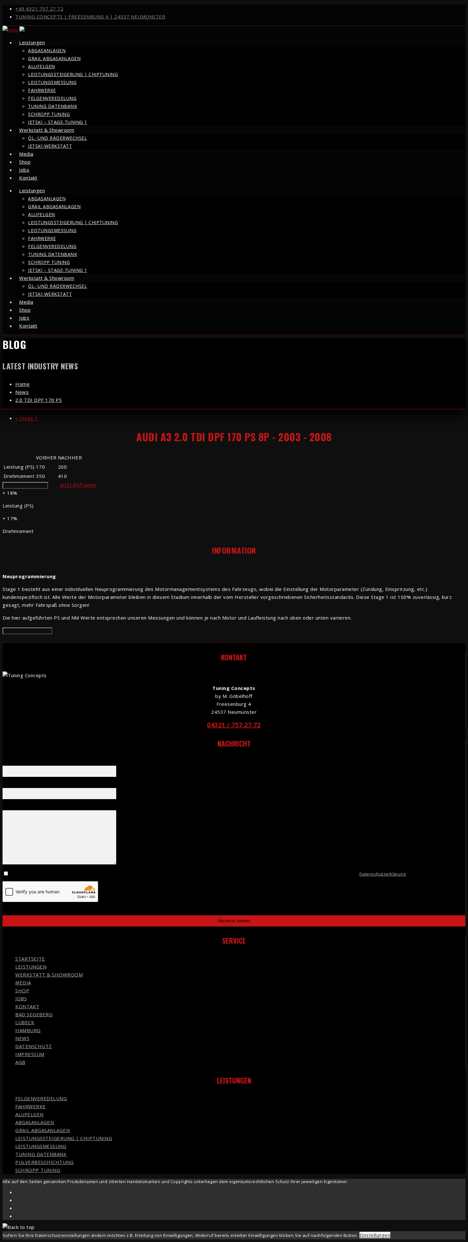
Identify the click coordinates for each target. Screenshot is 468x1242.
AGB (20, 1062)
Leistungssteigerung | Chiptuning (73, 74)
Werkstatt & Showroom (46, 130)
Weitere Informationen (25, 485)
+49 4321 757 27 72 (39, 8)
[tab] (240, 418)
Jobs (21, 998)
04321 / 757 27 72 (234, 724)
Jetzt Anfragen (78, 484)
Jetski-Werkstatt (50, 146)
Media (23, 982)
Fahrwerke (42, 90)
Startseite (30, 958)
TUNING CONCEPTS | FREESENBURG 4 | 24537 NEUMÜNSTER (90, 16)
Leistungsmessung (52, 82)
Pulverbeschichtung (44, 1162)
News (22, 1038)
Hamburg (28, 1030)
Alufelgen (41, 66)
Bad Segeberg (34, 1014)
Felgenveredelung (52, 98)
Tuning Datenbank (52, 106)
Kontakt (28, 177)
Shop (22, 990)
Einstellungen (375, 1235)
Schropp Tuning (49, 114)
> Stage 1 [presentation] (26, 418)
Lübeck (24, 1022)
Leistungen (32, 42)
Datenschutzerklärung (382, 874)
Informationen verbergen (27, 630)
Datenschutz (33, 1046)
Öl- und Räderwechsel (57, 138)
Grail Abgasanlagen (54, 58)
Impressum (30, 1054)
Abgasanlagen (47, 50)
